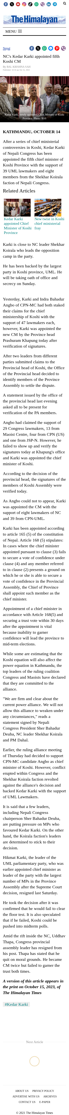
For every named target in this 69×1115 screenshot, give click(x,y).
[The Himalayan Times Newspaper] (34, 19)
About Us (22, 1091)
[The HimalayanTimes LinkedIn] (48, 4)
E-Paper (44, 1102)
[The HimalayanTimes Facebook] (5, 4)
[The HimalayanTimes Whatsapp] (36, 4)
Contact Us (27, 1102)
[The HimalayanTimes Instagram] (24, 4)
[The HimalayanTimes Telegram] (54, 4)
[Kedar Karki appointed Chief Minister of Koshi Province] (17, 208)
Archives (50, 1096)
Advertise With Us (25, 1096)
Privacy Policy (43, 1091)
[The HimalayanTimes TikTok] (30, 4)
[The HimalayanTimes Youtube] (18, 4)
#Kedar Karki (16, 1004)
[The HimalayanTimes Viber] (42, 4)
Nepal (6, 48)
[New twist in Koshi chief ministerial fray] (47, 208)
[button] (13, 31)
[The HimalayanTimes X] (11, 4)
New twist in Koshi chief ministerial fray (49, 223)
